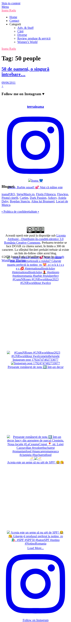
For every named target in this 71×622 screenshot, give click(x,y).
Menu (5, 6)
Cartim (24, 197)
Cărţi (20, 31)
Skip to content (11, 3)
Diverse (22, 35)
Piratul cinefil (10, 197)
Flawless (62, 194)
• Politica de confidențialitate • (20, 211)
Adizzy (52, 197)
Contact (14, 20)
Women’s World (27, 42)
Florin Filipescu (46, 194)
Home (13, 17)
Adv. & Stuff (25, 27)
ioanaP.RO (8, 194)
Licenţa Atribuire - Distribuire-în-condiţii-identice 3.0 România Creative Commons (35, 239)
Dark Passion (38, 197)
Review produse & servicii (33, 38)
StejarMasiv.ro (26, 194)
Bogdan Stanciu (20, 201)
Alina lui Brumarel (42, 201)
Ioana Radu (9, 10)
